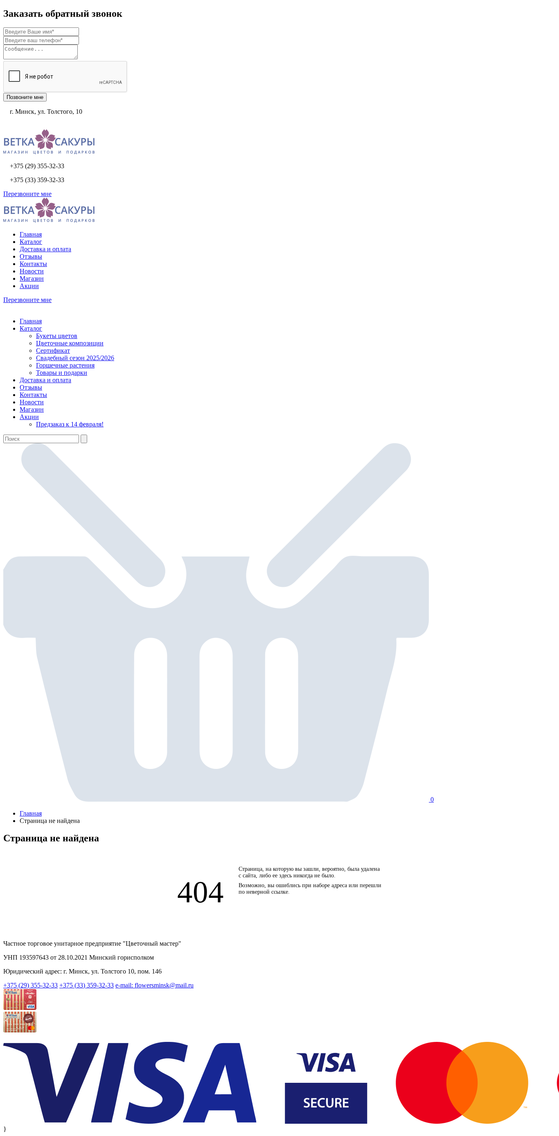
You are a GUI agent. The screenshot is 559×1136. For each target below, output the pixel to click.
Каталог (31, 241)
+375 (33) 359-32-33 (86, 985)
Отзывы (31, 256)
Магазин (32, 278)
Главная (31, 234)
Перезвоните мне (27, 193)
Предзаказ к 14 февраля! (70, 424)
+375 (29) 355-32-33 (30, 985)
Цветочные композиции (70, 343)
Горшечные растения (65, 365)
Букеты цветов (56, 335)
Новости (32, 271)
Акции (29, 285)
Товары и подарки (61, 372)
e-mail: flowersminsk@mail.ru (154, 985)
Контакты (33, 263)
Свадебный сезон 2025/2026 (75, 357)
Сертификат (53, 350)
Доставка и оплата (45, 249)
